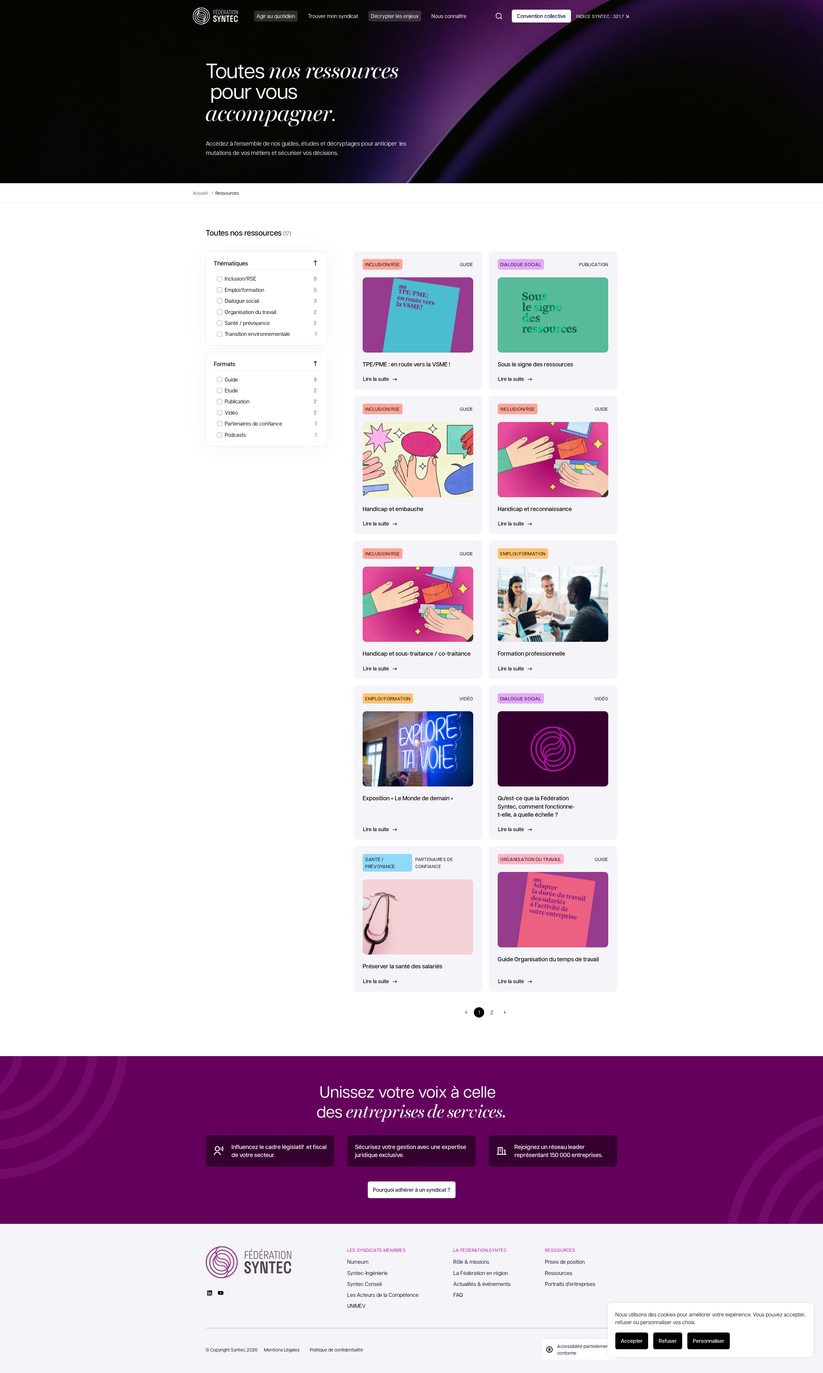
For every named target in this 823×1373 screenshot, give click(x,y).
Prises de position (565, 1261)
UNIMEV (356, 1305)
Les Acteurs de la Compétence (383, 1294)
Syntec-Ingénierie (367, 1273)
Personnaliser (708, 1340)
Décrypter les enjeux (395, 16)
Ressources (558, 1273)
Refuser (668, 1340)
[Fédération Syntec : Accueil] (215, 16)
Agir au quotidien (276, 16)
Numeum (357, 1261)
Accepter (632, 1340)
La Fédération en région (480, 1273)
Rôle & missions (471, 1261)
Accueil (200, 193)
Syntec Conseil (364, 1283)
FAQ (458, 1294)
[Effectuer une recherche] (499, 16)
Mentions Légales (282, 1349)
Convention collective (541, 16)
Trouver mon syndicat (333, 16)
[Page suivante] (505, 1012)
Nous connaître (448, 16)
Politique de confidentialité (336, 1349)
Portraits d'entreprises (570, 1283)
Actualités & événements (482, 1283)
